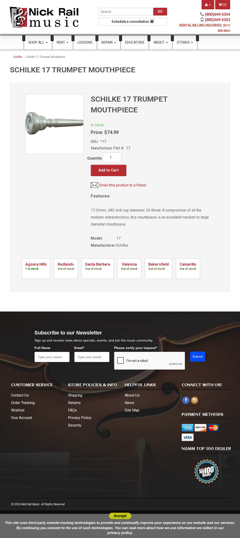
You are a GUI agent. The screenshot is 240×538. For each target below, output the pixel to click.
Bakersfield (158, 264)
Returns (74, 403)
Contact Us (20, 395)
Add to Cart (108, 170)
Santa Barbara (97, 264)
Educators (134, 42)
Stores (184, 42)
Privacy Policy (79, 418)
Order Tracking (23, 403)
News (129, 403)
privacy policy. (120, 533)
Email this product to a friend (122, 185)
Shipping (75, 395)
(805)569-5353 (217, 20)
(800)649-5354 (217, 14)
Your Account (21, 418)
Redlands (66, 264)
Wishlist (17, 410)
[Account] (208, 4)
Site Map (132, 410)
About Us (132, 395)
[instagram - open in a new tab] (194, 400)
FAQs (72, 410)
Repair (107, 42)
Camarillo (188, 264)
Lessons (85, 42)
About (159, 42)
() (224, 5)
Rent (61, 42)
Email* (79, 348)
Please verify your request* (135, 348)
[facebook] (186, 400)
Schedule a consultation (131, 21)
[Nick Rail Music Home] (44, 17)
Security (74, 425)
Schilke (17, 57)
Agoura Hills (36, 264)
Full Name (42, 348)
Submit (197, 356)
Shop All (36, 42)
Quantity (94, 158)
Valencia (129, 264)
